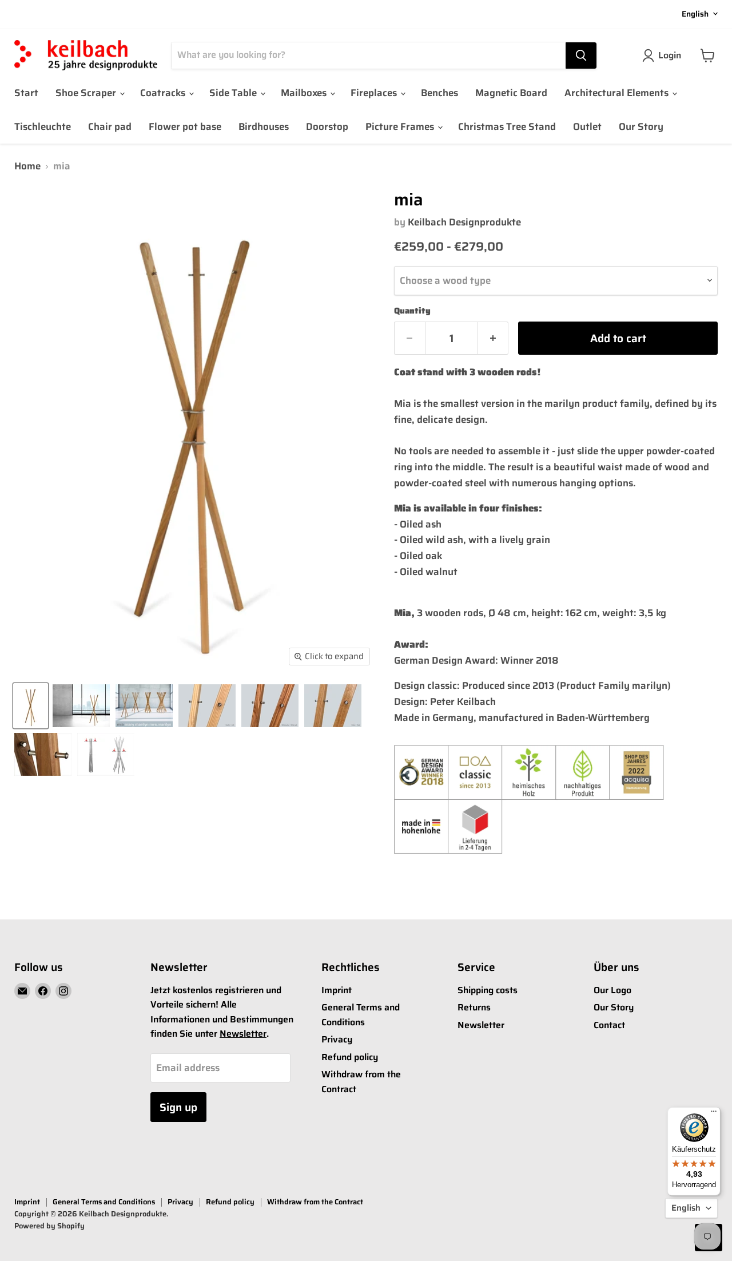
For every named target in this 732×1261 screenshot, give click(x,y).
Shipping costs (488, 990)
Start (26, 92)
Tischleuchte (42, 126)
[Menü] (714, 1114)
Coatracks (164, 92)
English (695, 13)
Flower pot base (185, 126)
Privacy (336, 1039)
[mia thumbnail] (30, 705)
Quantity (412, 311)
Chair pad (110, 126)
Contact (609, 1025)
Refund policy (349, 1057)
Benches (439, 92)
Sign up (178, 1107)
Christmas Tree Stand (507, 126)
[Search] (581, 55)
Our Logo (612, 990)
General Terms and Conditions (360, 1014)
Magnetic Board (511, 92)
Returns (474, 1007)
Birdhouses (263, 126)
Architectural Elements (617, 92)
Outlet (587, 126)
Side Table (234, 92)
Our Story (641, 126)
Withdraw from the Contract (315, 1202)
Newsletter (243, 1033)
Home (27, 166)
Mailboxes (305, 92)
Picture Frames (400, 126)
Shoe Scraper (86, 92)
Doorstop (327, 126)
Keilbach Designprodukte (464, 222)
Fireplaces (375, 92)
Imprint (336, 990)
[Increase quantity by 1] (493, 338)
